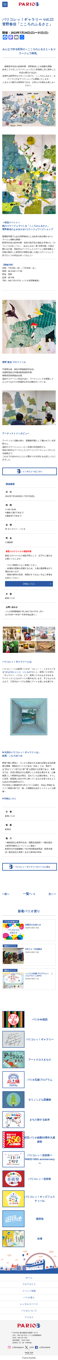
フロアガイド (29, 1284)
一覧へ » (29, 893)
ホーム (29, 1277)
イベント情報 (29, 1290)
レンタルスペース (29, 1304)
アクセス (29, 1317)
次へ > (52, 894)
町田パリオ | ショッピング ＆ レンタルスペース (30, 4)
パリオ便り (29, 1297)
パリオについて (29, 1310)
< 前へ (5, 894)
